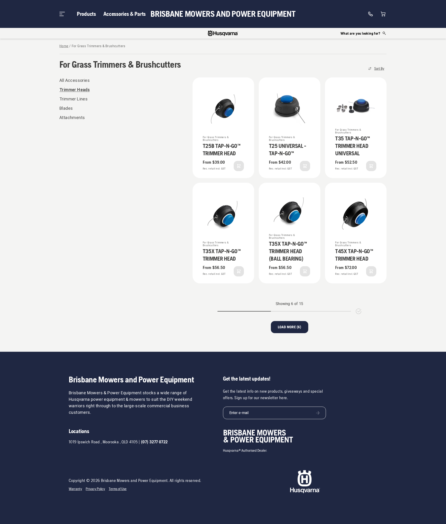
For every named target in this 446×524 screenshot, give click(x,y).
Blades (66, 108)
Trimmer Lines (73, 99)
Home (64, 46)
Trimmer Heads (74, 90)
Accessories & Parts (124, 14)
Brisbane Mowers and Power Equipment (223, 14)
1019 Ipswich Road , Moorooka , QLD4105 (103, 441)
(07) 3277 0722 (154, 441)
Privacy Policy (95, 489)
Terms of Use (118, 489)
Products (86, 14)
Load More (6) (289, 327)
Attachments (72, 118)
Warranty (75, 489)
